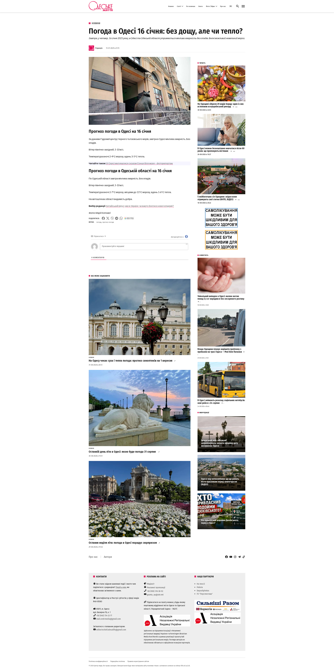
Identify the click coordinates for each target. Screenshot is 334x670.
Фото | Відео (210, 6)
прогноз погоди (108, 222)
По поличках (190, 6)
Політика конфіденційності (98, 661)
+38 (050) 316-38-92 (155, 591)
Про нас (223, 6)
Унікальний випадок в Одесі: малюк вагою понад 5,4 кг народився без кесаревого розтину (221, 297)
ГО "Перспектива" (205, 594)
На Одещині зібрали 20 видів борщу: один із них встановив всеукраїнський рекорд (221, 105)
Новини (171, 6)
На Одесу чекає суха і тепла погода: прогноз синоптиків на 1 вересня (130, 360)
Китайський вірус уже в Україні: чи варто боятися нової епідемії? (140, 205)
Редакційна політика (117, 661)
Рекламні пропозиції (156, 587)
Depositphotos (203, 590)
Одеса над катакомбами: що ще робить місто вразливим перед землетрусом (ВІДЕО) (220, 482)
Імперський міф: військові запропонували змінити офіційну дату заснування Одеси (219, 443)
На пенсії (201, 584)
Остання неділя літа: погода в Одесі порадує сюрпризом (123, 542)
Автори (108, 556)
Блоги (200, 6)
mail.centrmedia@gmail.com (108, 619)
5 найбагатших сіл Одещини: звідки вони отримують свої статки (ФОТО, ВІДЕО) (217, 198)
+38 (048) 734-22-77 (104, 615)
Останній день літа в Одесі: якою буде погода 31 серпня (122, 451)
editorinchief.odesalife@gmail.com (111, 629)
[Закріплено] (243, 6)
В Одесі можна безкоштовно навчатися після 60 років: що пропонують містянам (221, 150)
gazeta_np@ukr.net (155, 594)
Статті (179, 6)
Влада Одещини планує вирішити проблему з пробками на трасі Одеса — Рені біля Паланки (220, 350)
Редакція (98, 48)
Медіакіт (150, 584)
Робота (200, 587)
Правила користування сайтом (138, 661)
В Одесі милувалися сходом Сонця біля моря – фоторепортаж (139, 163)
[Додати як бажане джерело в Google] (129, 218)
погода (98, 222)
